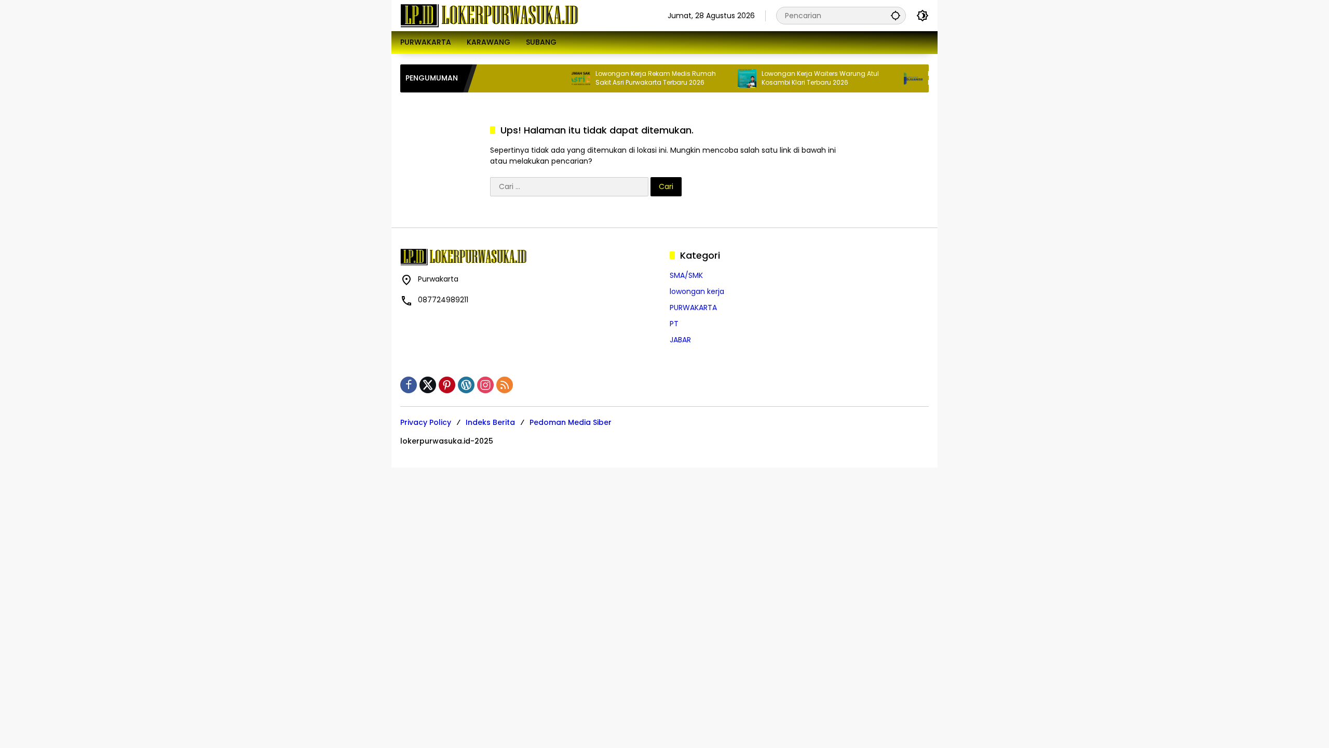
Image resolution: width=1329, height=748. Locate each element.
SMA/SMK (686, 275)
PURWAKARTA (693, 307)
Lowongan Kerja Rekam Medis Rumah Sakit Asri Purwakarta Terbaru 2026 (639, 78)
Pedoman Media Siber (571, 422)
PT (674, 323)
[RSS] (504, 385)
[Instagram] (485, 385)
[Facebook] (408, 385)
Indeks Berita (490, 422)
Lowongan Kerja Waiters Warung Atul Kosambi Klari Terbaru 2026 (803, 78)
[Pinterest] (447, 385)
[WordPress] (466, 385)
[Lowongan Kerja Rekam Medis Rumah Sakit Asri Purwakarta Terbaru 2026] (564, 78)
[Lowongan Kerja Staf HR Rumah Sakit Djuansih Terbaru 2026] (896, 78)
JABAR (680, 340)
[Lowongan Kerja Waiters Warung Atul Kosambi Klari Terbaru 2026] (730, 78)
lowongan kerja (697, 291)
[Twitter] (427, 385)
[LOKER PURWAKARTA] (489, 15)
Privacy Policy (425, 422)
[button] (895, 15)
